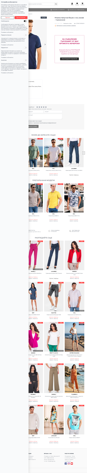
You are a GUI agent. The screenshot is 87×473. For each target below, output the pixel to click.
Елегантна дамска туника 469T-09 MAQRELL (33, 397)
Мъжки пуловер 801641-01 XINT (33, 437)
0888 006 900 (50, 457)
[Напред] (45, 44)
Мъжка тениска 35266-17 (74, 437)
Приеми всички (20, 17)
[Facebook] (66, 463)
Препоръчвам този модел (34, 121)
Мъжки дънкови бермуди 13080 (54, 314)
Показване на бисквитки (7, 32)
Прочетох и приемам (41, 123)
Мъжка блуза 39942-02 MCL (33, 215)
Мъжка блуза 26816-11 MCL (74, 215)
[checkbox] (25, 21)
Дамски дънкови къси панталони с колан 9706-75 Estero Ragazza (74, 355)
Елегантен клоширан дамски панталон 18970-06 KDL (54, 397)
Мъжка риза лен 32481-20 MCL (74, 314)
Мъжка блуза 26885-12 (54, 215)
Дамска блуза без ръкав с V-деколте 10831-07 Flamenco (74, 397)
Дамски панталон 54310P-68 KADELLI (33, 273)
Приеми (7, 17)
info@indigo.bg (51, 461)
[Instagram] (69, 463)
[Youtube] (72, 463)
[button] (63, 23)
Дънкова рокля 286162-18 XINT (33, 314)
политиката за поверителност (47, 123)
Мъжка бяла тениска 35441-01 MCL (53, 170)
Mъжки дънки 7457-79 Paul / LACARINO (74, 170)
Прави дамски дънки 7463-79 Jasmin (54, 273)
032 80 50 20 (51, 459)
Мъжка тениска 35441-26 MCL (33, 170)
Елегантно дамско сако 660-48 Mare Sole (33, 355)
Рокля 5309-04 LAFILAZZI (53, 437)
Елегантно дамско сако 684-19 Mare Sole (74, 274)
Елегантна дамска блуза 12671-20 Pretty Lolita (54, 355)
